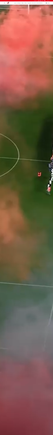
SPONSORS (35, 0)
